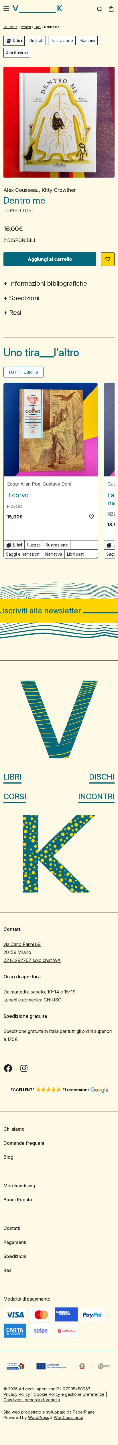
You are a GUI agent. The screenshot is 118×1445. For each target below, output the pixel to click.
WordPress (38, 1417)
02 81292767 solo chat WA (32, 960)
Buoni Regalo (17, 1199)
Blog (8, 1157)
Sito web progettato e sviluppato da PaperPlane (49, 1412)
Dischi (102, 777)
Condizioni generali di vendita (31, 1399)
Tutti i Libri (21, 372)
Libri (12, 777)
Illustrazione (62, 40)
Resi (15, 312)
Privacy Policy (16, 1394)
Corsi (14, 796)
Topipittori (18, 210)
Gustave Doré (57, 484)
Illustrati (36, 40)
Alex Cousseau (21, 190)
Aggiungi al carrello (50, 259)
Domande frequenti (24, 1143)
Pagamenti (14, 1242)
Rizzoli (14, 506)
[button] (108, 259)
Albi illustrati (17, 52)
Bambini (87, 40)
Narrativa (53, 554)
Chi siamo (14, 1129)
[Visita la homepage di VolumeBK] (37, 9)
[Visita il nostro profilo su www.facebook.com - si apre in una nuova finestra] (8, 1068)
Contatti (11, 1228)
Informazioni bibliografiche (48, 283)
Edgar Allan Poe (23, 484)
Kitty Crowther (59, 190)
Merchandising (19, 1185)
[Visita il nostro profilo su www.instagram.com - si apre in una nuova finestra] (24, 1068)
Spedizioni (24, 298)
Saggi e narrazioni (23, 554)
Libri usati (75, 554)
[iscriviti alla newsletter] (59, 611)
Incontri (96, 796)
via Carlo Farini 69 (22, 944)
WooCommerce (68, 1417)
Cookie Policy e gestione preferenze (69, 1394)
